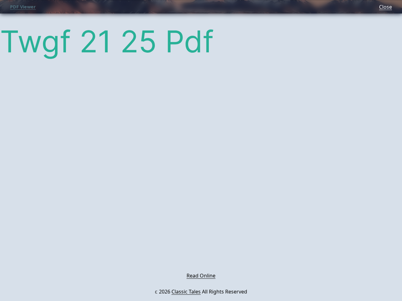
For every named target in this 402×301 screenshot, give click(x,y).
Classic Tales (186, 291)
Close (385, 6)
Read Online (201, 275)
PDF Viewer (23, 7)
